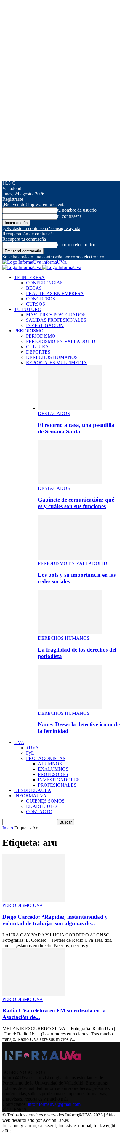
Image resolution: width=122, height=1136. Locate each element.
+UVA (32, 747)
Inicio (7, 827)
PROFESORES (53, 774)
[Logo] (22, 267)
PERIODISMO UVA (22, 905)
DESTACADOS (54, 413)
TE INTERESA (29, 277)
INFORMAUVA (30, 795)
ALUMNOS (50, 763)
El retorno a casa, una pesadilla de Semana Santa (76, 428)
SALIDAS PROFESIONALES (56, 320)
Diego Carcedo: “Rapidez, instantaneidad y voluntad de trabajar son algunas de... (55, 920)
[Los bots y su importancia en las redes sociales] (70, 557)
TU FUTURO (27, 309)
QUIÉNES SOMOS (45, 800)
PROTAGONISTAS (45, 758)
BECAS (34, 288)
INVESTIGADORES (59, 779)
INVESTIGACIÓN (45, 325)
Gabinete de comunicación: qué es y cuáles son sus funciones (76, 503)
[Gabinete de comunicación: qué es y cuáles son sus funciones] (70, 482)
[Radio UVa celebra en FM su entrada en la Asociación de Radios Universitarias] (33, 993)
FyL (30, 753)
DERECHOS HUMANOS (52, 357)
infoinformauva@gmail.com (54, 1104)
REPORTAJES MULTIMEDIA (56, 362)
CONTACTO (39, 811)
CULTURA (37, 346)
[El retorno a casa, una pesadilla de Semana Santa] (70, 408)
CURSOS (35, 304)
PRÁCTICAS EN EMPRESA (55, 293)
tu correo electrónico (76, 244)
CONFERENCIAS (44, 282)
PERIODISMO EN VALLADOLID (60, 341)
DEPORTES (38, 351)
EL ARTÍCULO (41, 806)
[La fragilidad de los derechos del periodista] (70, 632)
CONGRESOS (40, 298)
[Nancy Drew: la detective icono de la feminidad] (70, 707)
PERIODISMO (29, 330)
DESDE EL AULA (32, 790)
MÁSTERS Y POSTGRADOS (56, 314)
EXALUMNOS (53, 769)
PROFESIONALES (57, 784)
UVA (19, 742)
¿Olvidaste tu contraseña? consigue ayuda (41, 228)
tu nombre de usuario (77, 210)
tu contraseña (69, 216)
